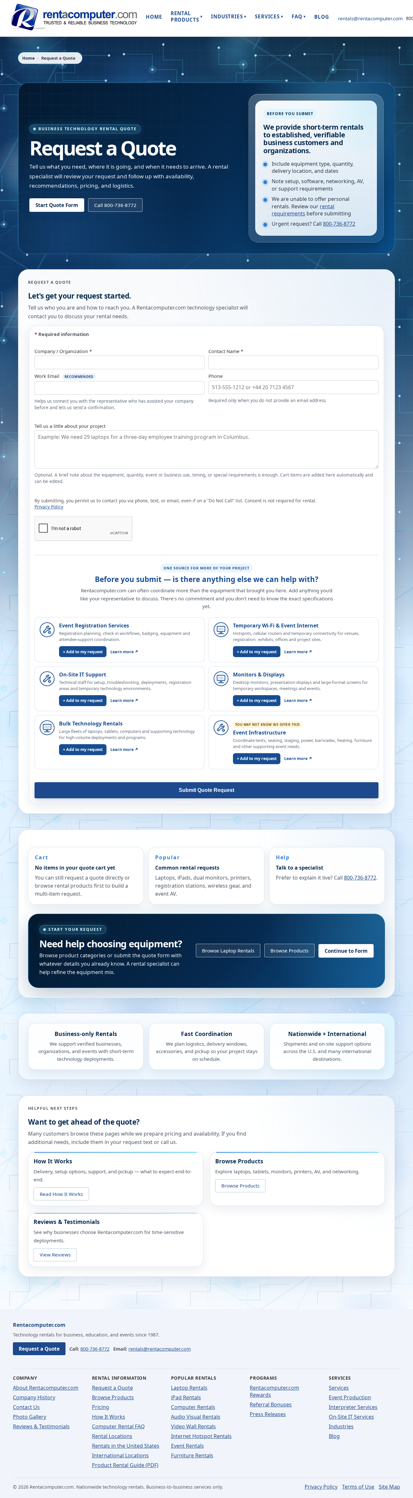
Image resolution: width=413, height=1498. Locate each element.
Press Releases (268, 1414)
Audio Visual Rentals (195, 1416)
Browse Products (289, 950)
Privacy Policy (49, 507)
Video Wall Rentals (193, 1426)
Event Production (350, 1397)
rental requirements (303, 210)
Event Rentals (187, 1445)
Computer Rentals (193, 1407)
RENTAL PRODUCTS (187, 16)
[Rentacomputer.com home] (72, 18)
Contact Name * (225, 351)
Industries (341, 1426)
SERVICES (269, 16)
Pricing (100, 1407)
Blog (334, 1436)
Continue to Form (346, 950)
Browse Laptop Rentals (228, 950)
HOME (154, 17)
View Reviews (55, 1255)
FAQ (299, 16)
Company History (34, 1397)
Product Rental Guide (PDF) (125, 1465)
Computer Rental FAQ (118, 1426)
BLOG (321, 17)
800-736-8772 (339, 223)
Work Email (64, 376)
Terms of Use (358, 1486)
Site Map (389, 1486)
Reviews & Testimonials (41, 1426)
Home (28, 58)
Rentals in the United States (125, 1445)
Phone (215, 376)
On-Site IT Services (351, 1416)
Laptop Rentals (189, 1387)
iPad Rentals (186, 1397)
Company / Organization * (63, 351)
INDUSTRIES (229, 16)
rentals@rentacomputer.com (370, 18)
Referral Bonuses (271, 1404)
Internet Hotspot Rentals (201, 1436)
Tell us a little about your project (70, 426)
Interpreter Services (353, 1407)
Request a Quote (39, 1348)
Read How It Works (61, 1194)
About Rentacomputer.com (45, 1387)
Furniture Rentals (192, 1455)
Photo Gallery (29, 1416)
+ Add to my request (83, 652)
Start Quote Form (56, 205)
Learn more (124, 652)
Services (339, 1387)
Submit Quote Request (206, 790)
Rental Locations (112, 1436)
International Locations (120, 1455)
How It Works (108, 1416)
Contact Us (26, 1407)
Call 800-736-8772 (115, 205)
